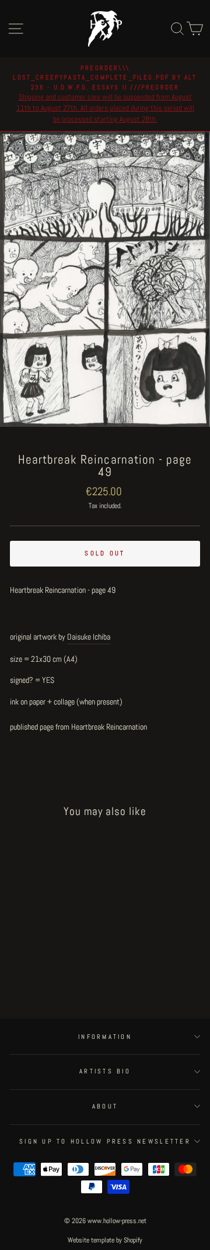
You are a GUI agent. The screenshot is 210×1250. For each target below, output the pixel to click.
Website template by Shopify (105, 1240)
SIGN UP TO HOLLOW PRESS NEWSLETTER (105, 1141)
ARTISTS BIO (105, 1071)
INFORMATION (105, 1037)
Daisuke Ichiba (88, 636)
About (105, 1106)
